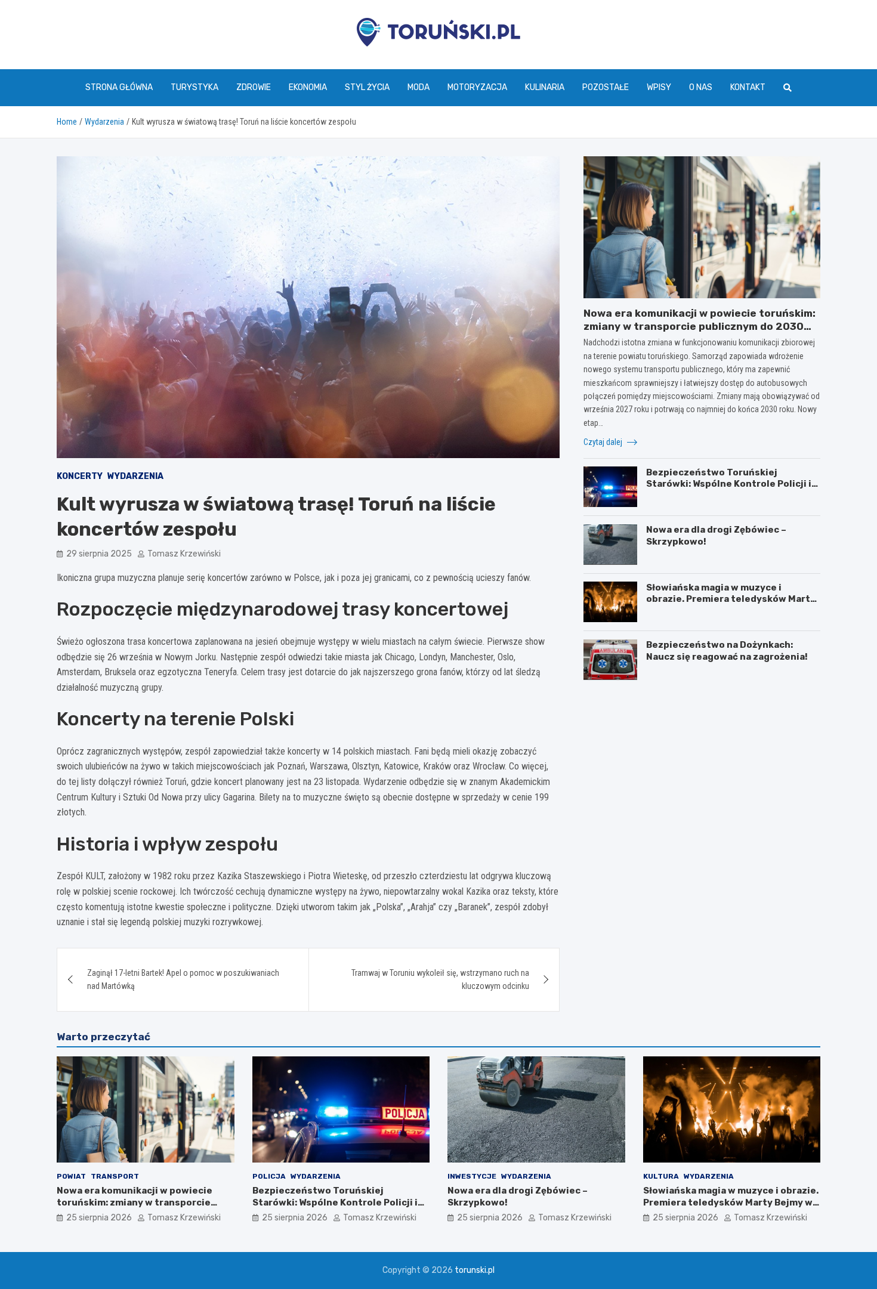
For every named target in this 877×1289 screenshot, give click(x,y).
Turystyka (194, 87)
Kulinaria (544, 87)
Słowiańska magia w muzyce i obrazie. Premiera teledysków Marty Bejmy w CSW (731, 599)
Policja (269, 1176)
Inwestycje (471, 1176)
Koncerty (80, 476)
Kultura (661, 1176)
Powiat (71, 1176)
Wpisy (659, 87)
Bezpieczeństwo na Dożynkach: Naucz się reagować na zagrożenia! (727, 650)
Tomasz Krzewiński (184, 554)
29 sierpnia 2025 (99, 554)
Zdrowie (253, 87)
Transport (115, 1176)
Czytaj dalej (603, 442)
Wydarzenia (135, 476)
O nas (700, 87)
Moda (418, 87)
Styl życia (367, 87)
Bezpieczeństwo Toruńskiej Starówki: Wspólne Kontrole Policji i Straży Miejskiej (728, 483)
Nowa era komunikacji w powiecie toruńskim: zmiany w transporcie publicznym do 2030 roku (699, 326)
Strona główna (119, 87)
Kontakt (747, 87)
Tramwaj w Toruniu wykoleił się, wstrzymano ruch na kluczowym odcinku (440, 979)
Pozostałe (605, 87)
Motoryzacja (477, 87)
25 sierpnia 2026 (99, 1218)
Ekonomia (308, 87)
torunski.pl (475, 1270)
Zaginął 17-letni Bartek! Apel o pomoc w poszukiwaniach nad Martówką (183, 979)
